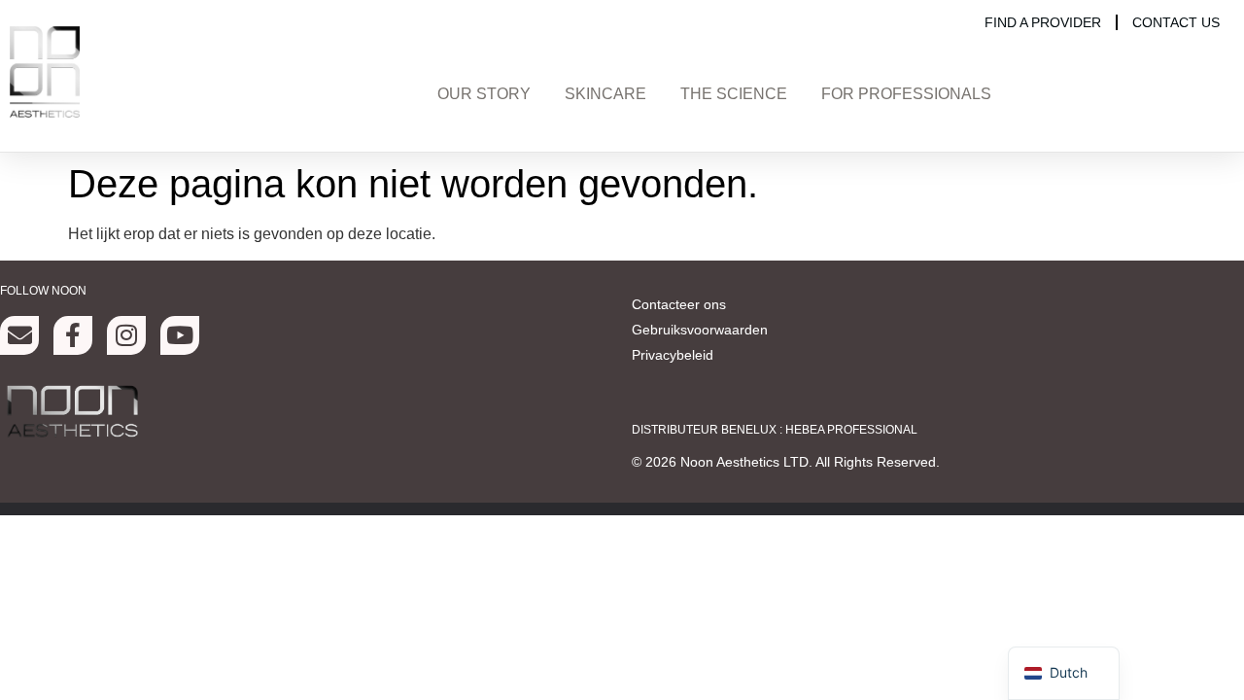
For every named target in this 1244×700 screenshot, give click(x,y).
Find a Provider (1043, 22)
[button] (484, 98)
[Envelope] (19, 335)
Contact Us (1176, 22)
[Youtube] (179, 335)
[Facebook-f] (72, 335)
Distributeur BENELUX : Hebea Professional (774, 430)
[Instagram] (126, 335)
